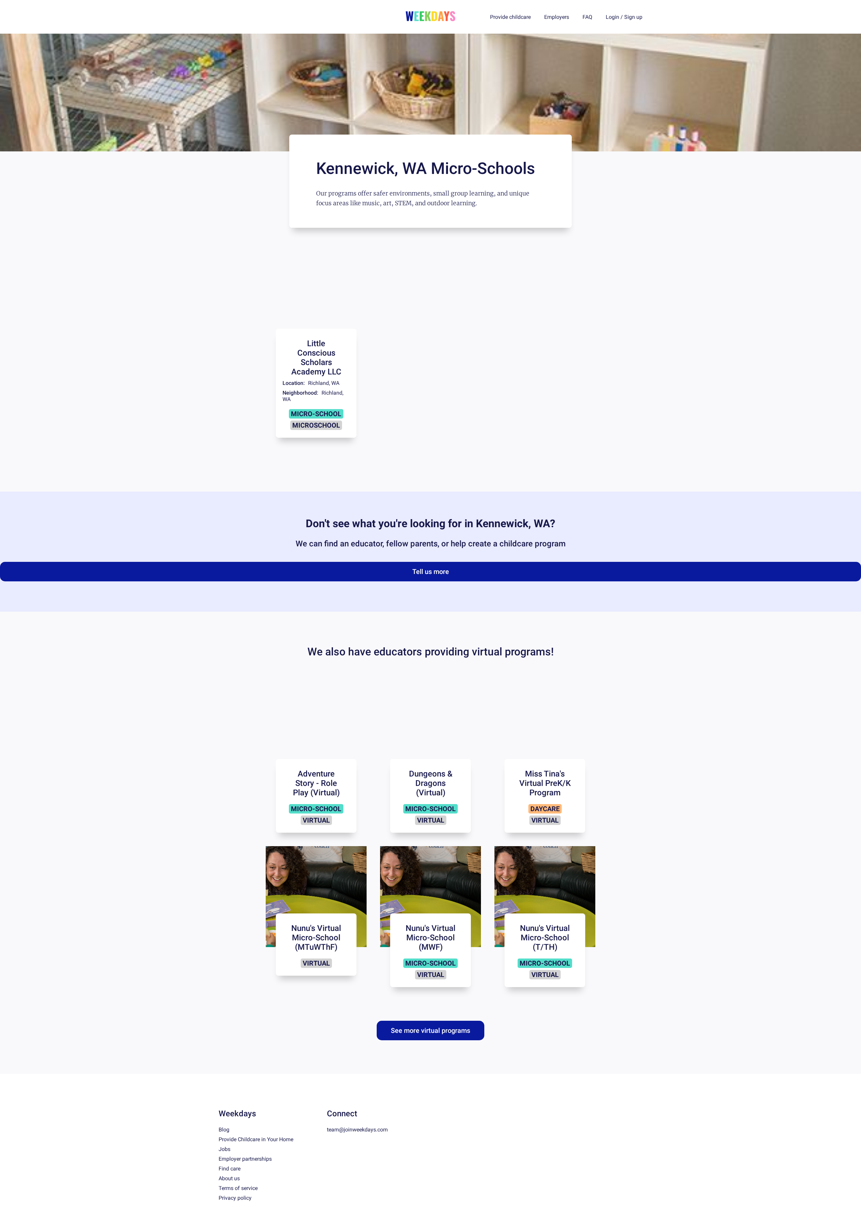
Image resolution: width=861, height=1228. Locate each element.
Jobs (224, 1149)
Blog (224, 1129)
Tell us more (430, 572)
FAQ (587, 17)
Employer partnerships (245, 1159)
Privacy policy (235, 1198)
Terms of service (238, 1188)
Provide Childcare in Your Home (256, 1139)
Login (612, 17)
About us (229, 1178)
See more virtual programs (430, 1030)
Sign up (633, 17)
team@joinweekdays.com (357, 1129)
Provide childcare (510, 17)
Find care (229, 1168)
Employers (556, 17)
